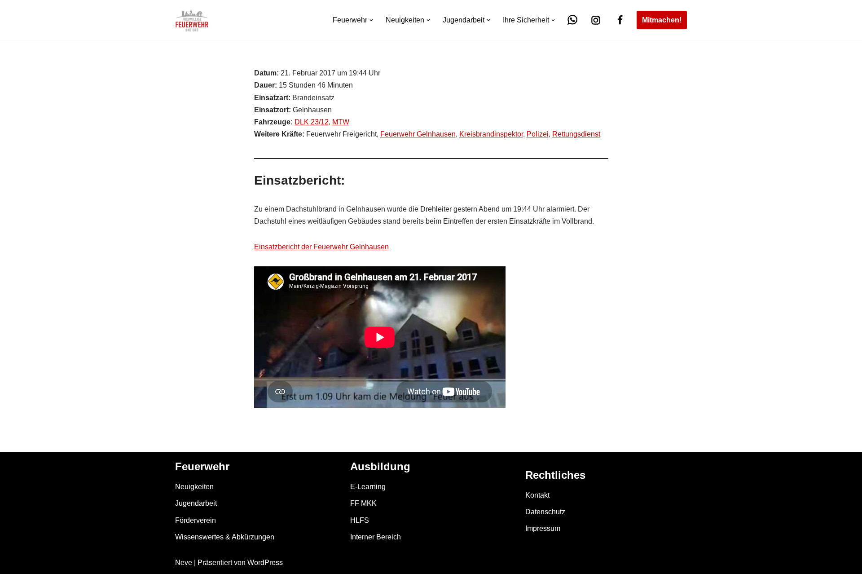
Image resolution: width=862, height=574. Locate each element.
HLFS (359, 520)
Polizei (538, 134)
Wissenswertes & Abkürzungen (224, 537)
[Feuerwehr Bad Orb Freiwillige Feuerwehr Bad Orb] (192, 20)
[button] (371, 20)
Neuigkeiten (194, 486)
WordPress (265, 562)
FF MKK (363, 503)
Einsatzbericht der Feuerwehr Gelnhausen (321, 247)
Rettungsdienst (576, 134)
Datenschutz (545, 512)
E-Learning (368, 486)
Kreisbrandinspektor (491, 134)
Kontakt (537, 495)
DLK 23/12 (312, 122)
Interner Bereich (375, 537)
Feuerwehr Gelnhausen (418, 134)
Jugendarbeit (196, 503)
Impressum (542, 528)
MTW (340, 122)
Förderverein (195, 520)
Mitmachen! (662, 20)
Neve (183, 562)
